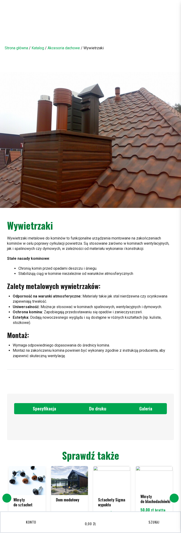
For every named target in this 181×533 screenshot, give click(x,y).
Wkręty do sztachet (23, 502)
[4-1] (90, 140)
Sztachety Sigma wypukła (111, 502)
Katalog (38, 48)
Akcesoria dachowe (64, 48)
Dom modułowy (67, 500)
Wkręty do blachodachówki (155, 499)
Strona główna (16, 48)
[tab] (42, 408)
